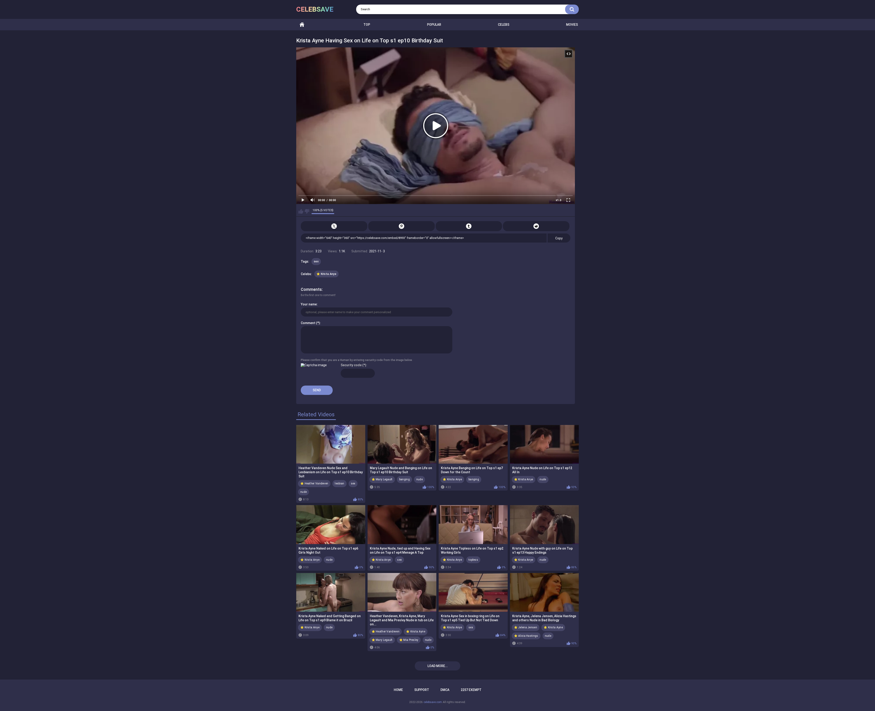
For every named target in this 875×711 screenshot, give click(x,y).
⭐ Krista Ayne (415, 631)
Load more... (437, 666)
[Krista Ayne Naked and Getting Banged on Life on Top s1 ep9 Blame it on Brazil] (330, 592)
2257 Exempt (471, 690)
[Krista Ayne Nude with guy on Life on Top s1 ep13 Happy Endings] (544, 524)
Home (302, 25)
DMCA (444, 690)
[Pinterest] (401, 226)
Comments (311, 289)
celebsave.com (433, 702)
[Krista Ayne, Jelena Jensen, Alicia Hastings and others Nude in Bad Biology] (544, 592)
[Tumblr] (469, 226)
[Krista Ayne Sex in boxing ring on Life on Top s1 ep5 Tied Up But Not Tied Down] (473, 592)
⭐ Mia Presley (408, 640)
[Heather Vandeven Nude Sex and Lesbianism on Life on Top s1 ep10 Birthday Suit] (330, 444)
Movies (572, 24)
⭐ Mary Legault (382, 479)
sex (316, 261)
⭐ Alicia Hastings (526, 635)
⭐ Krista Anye (326, 274)
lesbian (339, 483)
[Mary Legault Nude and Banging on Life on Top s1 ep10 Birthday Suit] (402, 444)
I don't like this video (306, 211)
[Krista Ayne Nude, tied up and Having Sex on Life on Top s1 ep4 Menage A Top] (402, 524)
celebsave (314, 9)
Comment (308, 323)
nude (303, 492)
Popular (434, 24)
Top (366, 24)
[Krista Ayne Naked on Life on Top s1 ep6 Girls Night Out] (330, 524)
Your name (309, 304)
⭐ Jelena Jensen (525, 627)
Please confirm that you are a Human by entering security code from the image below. (356, 360)
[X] (334, 226)
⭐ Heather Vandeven (314, 483)
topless (473, 559)
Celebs (503, 24)
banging (404, 479)
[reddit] (536, 226)
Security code (351, 365)
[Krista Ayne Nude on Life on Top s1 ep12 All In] (544, 444)
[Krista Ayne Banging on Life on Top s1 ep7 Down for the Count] (473, 444)
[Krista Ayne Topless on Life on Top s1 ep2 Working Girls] (473, 524)
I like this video (301, 211)
